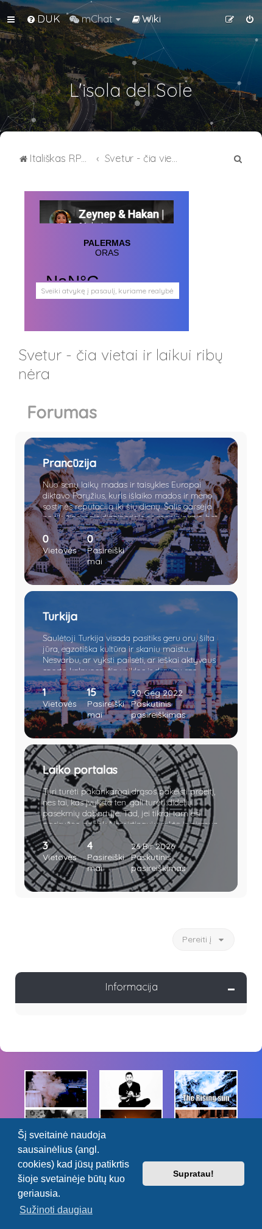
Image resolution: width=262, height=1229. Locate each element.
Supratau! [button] (193, 1173)
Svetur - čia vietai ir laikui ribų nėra (120, 364)
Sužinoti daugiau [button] (56, 1210)
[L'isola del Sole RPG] (56, 1089)
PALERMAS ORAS (107, 272)
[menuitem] (43, 18)
